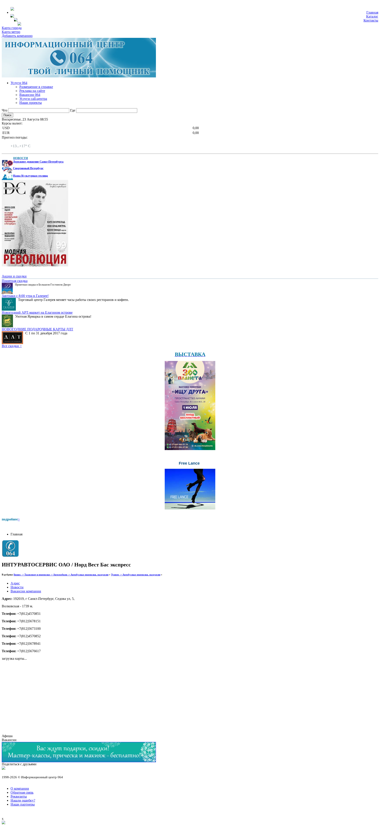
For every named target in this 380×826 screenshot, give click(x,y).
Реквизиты (19, 796)
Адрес (15, 583)
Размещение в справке (36, 87)
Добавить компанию (17, 36)
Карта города (12, 28)
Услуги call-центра (33, 99)
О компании (20, 788)
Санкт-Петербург (24, 142)
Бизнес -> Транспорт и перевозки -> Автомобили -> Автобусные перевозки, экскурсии (61, 574)
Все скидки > (12, 346)
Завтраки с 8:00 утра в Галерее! (25, 296)
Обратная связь (22, 792)
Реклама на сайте (32, 91)
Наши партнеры (23, 804)
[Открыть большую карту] (3, 823)
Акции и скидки (14, 276)
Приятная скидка (14, 281)
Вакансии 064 (29, 95)
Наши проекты (30, 102)
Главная (372, 12)
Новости (17, 587)
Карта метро (11, 32)
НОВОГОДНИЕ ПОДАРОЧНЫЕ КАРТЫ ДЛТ (37, 329)
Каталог (372, 16)
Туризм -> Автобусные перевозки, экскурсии (135, 574)
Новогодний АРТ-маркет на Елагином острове (37, 312)
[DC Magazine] (35, 265)
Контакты (371, 20)
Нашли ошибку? (23, 800)
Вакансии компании (26, 591)
